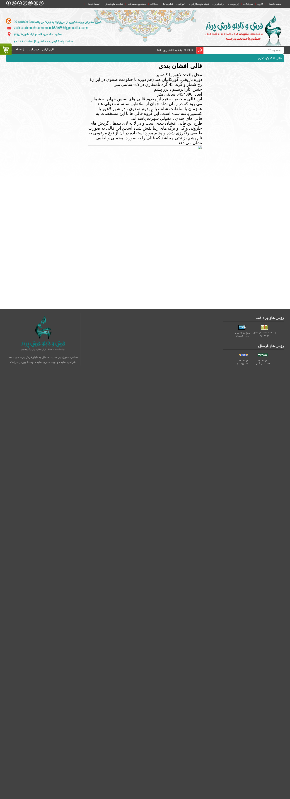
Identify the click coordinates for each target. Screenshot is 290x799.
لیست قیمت (93, 3)
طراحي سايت (67, 362)
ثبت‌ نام (19, 49)
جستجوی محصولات (137, 3)
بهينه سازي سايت (45, 362)
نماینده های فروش (114, 3)
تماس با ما (168, 3)
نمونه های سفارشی (200, 3)
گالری (260, 3)
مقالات (154, 3)
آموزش (181, 3)
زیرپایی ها (234, 3)
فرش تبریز (219, 3)
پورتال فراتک (18, 362)
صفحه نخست (275, 3)
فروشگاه (248, 3)
